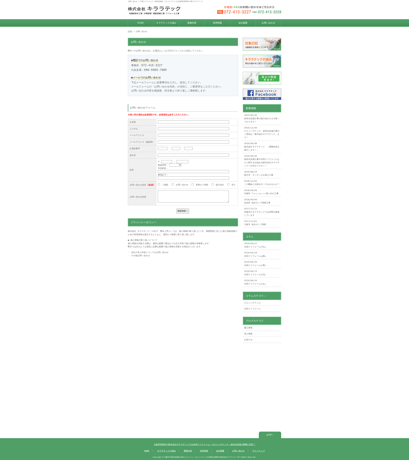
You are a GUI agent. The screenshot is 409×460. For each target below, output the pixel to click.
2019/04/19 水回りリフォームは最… (255, 254)
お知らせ (248, 339)
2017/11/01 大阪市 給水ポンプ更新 (255, 223)
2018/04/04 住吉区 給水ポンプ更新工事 (257, 201)
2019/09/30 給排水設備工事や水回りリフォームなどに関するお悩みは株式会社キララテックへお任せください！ (261, 161)
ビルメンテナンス (252, 303)
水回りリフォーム (252, 308)
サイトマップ (258, 451)
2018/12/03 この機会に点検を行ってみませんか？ (261, 182)
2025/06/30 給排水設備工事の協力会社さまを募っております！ (261, 118)
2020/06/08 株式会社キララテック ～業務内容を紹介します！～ (261, 146)
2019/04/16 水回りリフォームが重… (255, 263)
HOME (140, 23)
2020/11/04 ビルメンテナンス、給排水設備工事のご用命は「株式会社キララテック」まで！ (261, 133)
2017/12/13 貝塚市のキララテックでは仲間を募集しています (261, 211)
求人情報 (248, 334)
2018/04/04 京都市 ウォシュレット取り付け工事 (261, 192)
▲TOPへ (270, 435)
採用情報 (217, 23)
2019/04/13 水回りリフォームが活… (255, 273)
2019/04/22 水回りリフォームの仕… (255, 245)
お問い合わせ (268, 23)
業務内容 (191, 23)
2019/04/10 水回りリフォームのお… (255, 282)
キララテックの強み (166, 23)
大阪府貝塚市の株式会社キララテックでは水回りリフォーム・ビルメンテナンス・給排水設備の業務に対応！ (204, 444)
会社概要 (243, 23)
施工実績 (248, 327)
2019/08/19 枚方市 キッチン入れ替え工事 (258, 173)
